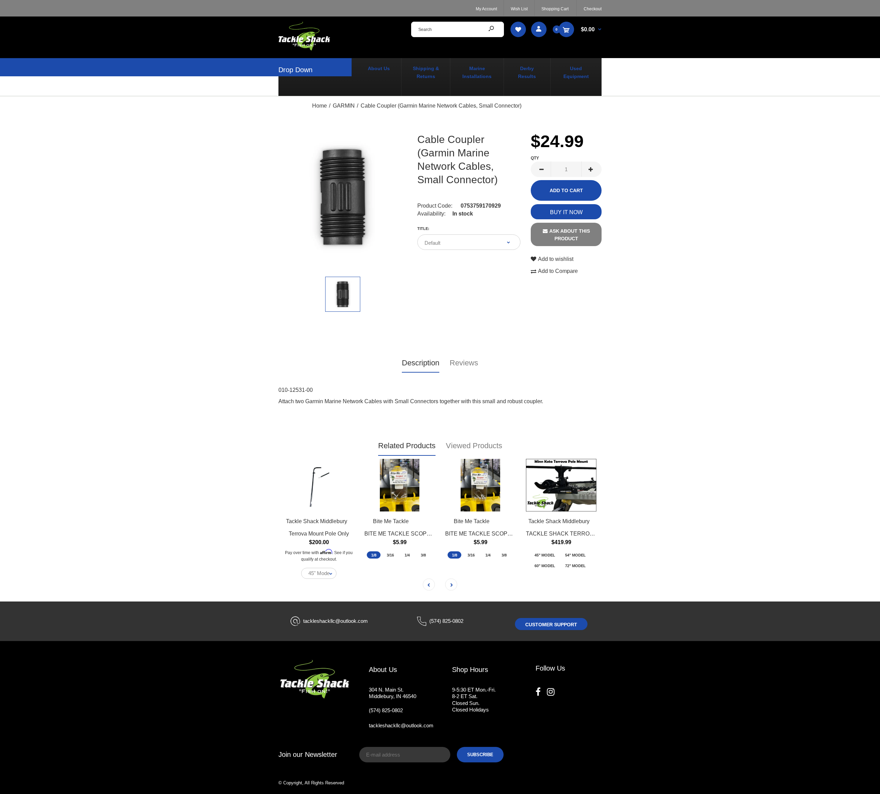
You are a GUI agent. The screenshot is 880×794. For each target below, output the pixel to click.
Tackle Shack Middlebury (316, 521)
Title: (423, 229)
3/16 (390, 555)
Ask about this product (569, 234)
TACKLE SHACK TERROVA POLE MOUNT (580, 534)
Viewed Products (474, 445)
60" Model (545, 566)
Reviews (464, 363)
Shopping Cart (555, 9)
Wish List (519, 9)
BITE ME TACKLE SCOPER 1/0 (484, 534)
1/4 (407, 555)
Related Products (407, 445)
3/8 (423, 555)
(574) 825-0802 (446, 621)
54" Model (575, 555)
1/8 (373, 555)
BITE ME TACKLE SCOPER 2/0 (403, 534)
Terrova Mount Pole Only (319, 534)
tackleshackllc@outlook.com (335, 621)
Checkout (593, 9)
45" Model (545, 555)
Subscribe (480, 754)
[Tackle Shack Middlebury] (304, 49)
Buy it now (566, 212)
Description (420, 363)
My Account (486, 9)
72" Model (575, 566)
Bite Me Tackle (391, 521)
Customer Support (551, 624)
